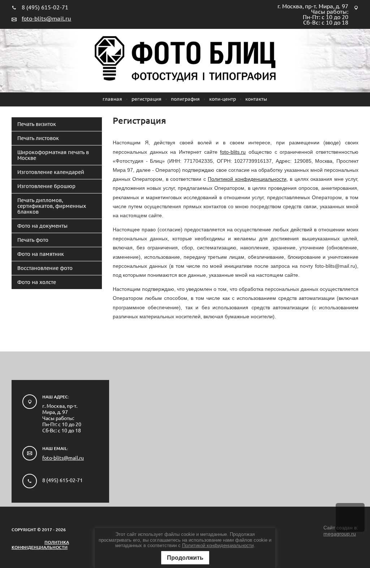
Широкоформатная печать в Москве (53, 155)
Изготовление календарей (50, 172)
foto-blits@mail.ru (46, 18)
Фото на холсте (36, 282)
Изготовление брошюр (46, 186)
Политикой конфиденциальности (218, 545)
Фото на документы (42, 226)
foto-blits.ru (233, 152)
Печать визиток (36, 124)
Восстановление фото (45, 268)
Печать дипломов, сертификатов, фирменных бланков (51, 206)
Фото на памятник (40, 254)
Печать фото (32, 240)
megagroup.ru (339, 534)
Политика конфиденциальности (40, 545)
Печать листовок (38, 138)
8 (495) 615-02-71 (45, 7)
